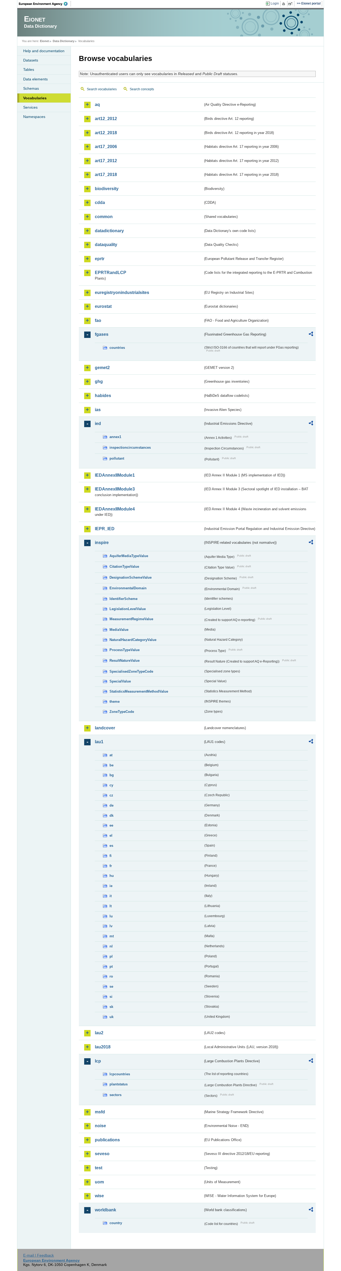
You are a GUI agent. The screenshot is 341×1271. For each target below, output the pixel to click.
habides (103, 395)
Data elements (35, 79)
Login (275, 3)
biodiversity (107, 188)
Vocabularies (35, 98)
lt (110, 906)
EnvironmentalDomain (128, 588)
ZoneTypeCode (121, 712)
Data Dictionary (63, 41)
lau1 (99, 741)
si (110, 997)
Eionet (44, 41)
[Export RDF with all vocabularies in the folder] (311, 335)
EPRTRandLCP (110, 272)
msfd (100, 1112)
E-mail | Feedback (38, 1255)
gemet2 (102, 367)
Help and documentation (43, 51)
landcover (105, 728)
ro (111, 976)
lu (111, 916)
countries (117, 348)
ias (98, 409)
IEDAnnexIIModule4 (115, 509)
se (111, 986)
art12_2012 (106, 118)
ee (111, 825)
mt (111, 936)
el (110, 835)
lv (110, 926)
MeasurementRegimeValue (131, 619)
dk (111, 816)
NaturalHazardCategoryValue (132, 640)
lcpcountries (119, 1074)
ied (98, 423)
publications (107, 1140)
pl (111, 956)
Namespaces (34, 117)
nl (111, 946)
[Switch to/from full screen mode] (291, 3)
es (111, 846)
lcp (98, 1061)
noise (100, 1125)
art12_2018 (106, 132)
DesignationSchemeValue (130, 577)
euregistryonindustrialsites (122, 292)
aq (97, 104)
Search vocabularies (102, 89)
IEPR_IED (105, 528)
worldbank (105, 1210)
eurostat (103, 306)
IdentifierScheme (123, 599)
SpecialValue (120, 681)
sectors (115, 1095)
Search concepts (142, 89)
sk (111, 1007)
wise (99, 1196)
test (98, 1168)
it (110, 896)
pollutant (116, 458)
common (104, 216)
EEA (45, 3)
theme (114, 702)
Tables (28, 69)
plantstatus (118, 1084)
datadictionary (109, 230)
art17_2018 (106, 174)
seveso (102, 1153)
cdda (100, 202)
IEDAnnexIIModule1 (115, 475)
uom (99, 1182)
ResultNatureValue (124, 661)
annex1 (115, 437)
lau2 (99, 1033)
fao (98, 320)
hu (111, 876)
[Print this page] (284, 3)
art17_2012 (106, 160)
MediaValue (118, 630)
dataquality (106, 244)
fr (110, 866)
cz (111, 795)
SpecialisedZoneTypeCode (131, 671)
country (115, 1223)
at (110, 755)
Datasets (30, 60)
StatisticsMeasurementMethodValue (138, 691)
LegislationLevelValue (127, 609)
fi (110, 856)
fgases (101, 334)
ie (110, 886)
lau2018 (103, 1047)
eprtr (99, 258)
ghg (99, 381)
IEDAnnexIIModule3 (115, 489)
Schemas (31, 88)
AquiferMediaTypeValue (128, 556)
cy (111, 785)
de (111, 805)
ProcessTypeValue (124, 650)
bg (111, 775)
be (111, 765)
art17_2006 (106, 146)
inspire (102, 542)
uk (111, 1017)
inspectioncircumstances (130, 447)
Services (30, 107)
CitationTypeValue (124, 567)
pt (111, 966)
